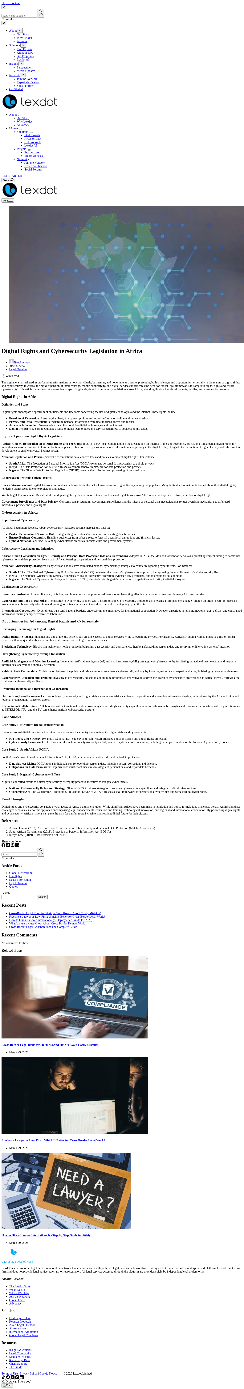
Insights (21, 149)
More (12, 128)
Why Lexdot (24, 121)
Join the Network (34, 162)
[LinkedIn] (17, 846)
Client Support (18, 1363)
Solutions (22, 131)
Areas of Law (32, 138)
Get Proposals (32, 142)
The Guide (15, 1367)
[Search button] (41, 852)
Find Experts (32, 135)
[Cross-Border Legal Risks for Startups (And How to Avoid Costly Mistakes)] (75, 1037)
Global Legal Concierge (23, 1335)
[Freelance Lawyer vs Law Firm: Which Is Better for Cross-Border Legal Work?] (75, 1133)
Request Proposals (20, 1321)
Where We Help (19, 1293)
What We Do (17, 1289)
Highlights (15, 876)
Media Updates (33, 155)
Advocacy (23, 125)
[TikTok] (4, 1378)
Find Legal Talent (19, 1318)
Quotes (13, 886)
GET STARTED (12, 176)
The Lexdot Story (19, 1286)
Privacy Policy (28, 1373)
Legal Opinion (18, 369)
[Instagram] (17, 1378)
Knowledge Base (19, 1360)
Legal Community (20, 1353)
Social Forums (33, 169)
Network (22, 159)
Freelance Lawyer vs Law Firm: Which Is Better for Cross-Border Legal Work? (57, 916)
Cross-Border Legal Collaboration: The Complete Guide (43, 926)
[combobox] (19, 855)
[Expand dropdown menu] (19, 115)
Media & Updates (19, 1356)
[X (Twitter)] (8, 846)
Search (6, 893)
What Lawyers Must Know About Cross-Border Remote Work (47, 923)
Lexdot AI (30, 145)
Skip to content (11, 3)
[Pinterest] (13, 846)
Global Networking (21, 872)
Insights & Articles (20, 1350)
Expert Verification (35, 166)
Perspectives (31, 152)
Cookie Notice (48, 1373)
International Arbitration (23, 1331)
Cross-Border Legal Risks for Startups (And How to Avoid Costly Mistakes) (55, 913)
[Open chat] (7, 1385)
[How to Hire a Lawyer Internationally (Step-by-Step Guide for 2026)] (66, 1228)
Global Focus (17, 1300)
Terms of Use (10, 1373)
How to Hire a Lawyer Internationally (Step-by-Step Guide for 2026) (50, 920)
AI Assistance (17, 1328)
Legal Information (20, 879)
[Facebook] (4, 846)
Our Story (23, 118)
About (13, 114)
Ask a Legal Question (22, 1325)
